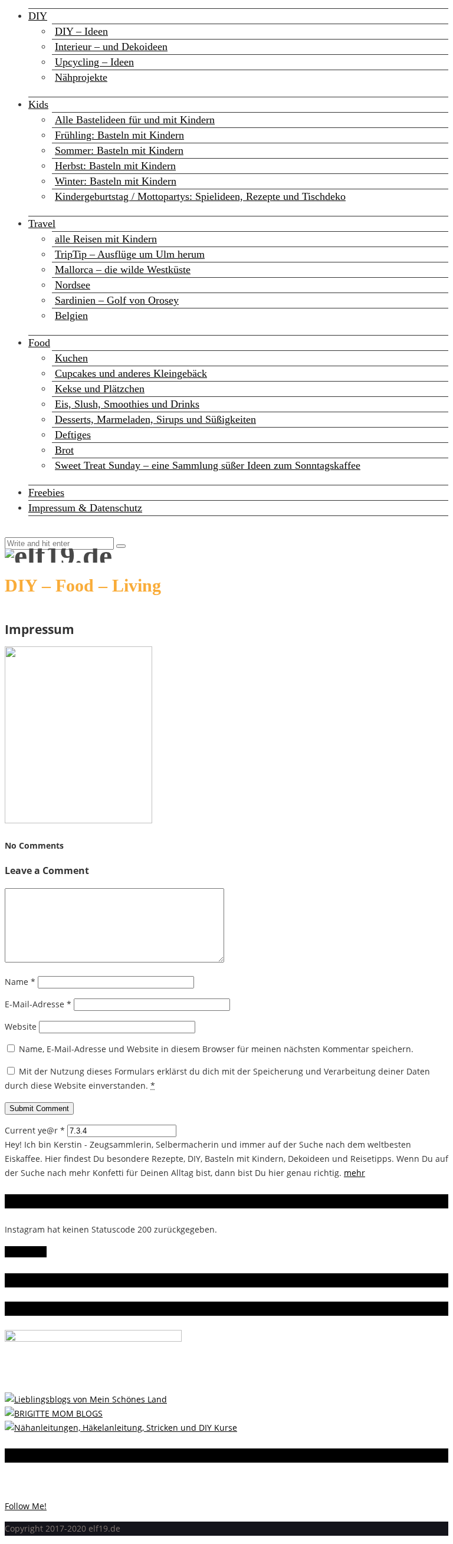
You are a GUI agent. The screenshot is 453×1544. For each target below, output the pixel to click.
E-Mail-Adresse (38, 1004)
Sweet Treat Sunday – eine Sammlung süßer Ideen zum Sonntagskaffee (207, 465)
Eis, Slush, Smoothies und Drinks (127, 404)
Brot (64, 450)
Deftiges (73, 435)
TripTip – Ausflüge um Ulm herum (130, 254)
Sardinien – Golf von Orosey (117, 300)
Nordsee (72, 285)
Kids (38, 104)
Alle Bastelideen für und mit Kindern (135, 120)
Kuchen (71, 358)
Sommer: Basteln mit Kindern (119, 150)
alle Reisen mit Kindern (106, 239)
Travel (41, 223)
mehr (354, 1172)
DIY (37, 16)
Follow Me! (26, 1251)
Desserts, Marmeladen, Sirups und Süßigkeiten (155, 419)
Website (21, 1026)
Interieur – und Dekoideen (111, 46)
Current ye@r (35, 1130)
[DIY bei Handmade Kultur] (121, 1427)
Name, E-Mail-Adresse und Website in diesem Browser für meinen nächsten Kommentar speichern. (216, 1048)
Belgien (71, 315)
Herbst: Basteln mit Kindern (115, 166)
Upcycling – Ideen (94, 62)
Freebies (46, 492)
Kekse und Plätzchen (100, 389)
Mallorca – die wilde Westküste (123, 269)
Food (39, 343)
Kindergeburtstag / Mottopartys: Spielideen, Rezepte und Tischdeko (200, 196)
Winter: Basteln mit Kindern (115, 181)
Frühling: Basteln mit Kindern (119, 135)
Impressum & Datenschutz (85, 508)
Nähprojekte (81, 77)
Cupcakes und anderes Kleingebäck (131, 373)
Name (20, 981)
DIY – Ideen (81, 31)
